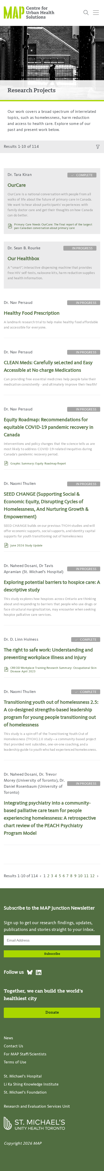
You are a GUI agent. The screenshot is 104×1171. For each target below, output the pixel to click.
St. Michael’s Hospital (23, 1076)
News (8, 1038)
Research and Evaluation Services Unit (37, 1107)
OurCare (17, 185)
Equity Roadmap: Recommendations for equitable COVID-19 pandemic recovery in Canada (48, 427)
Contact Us (13, 1046)
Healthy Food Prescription (32, 313)
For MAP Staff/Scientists (25, 1054)
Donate (52, 1013)
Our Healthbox (23, 258)
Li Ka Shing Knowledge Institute (31, 1085)
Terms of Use (15, 1062)
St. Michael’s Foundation (25, 1093)
